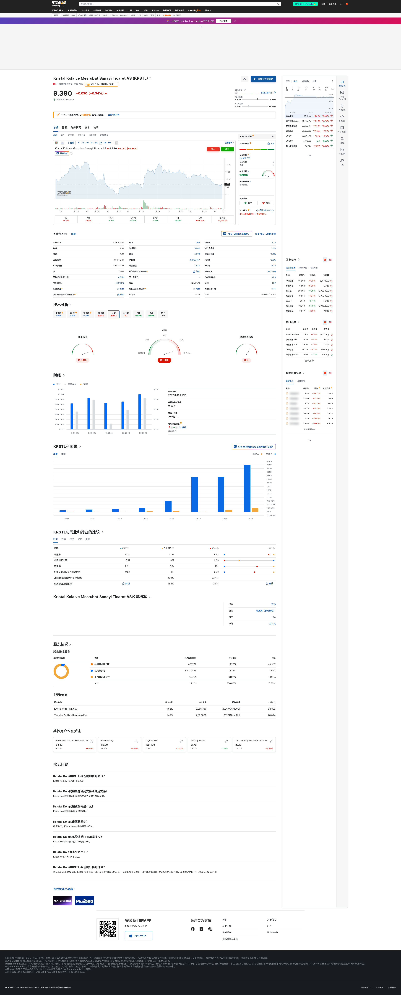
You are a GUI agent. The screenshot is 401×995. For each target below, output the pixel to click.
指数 (295, 81)
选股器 (66, 15)
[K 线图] (56, 143)
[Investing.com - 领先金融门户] (59, 4)
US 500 (289, 141)
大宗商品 (305, 81)
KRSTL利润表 (65, 446)
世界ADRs (113, 15)
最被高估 (301, 381)
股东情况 (60, 644)
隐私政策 (379, 987)
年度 (55, 454)
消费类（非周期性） (266, 610)
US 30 (289, 136)
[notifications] (341, 3)
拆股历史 (92, 135)
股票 (56, 15)
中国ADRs (124, 15)
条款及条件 (365, 987)
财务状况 (76, 127)
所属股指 (104, 135)
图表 (64, 127)
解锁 (127, 583)
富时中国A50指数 (293, 120)
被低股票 (177, 15)
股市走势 (291, 259)
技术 (87, 127)
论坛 (95, 127)
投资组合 (226, 932)
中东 (146, 15)
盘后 (105, 15)
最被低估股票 (293, 372)
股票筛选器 (179, 10)
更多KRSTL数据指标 (265, 233)
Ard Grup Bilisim (197, 740)
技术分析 (60, 304)
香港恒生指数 (291, 125)
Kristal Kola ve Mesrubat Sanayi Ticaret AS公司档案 (100, 596)
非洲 (159, 15)
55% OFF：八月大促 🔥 (305, 4)
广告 (269, 926)
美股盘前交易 (94, 15)
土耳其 (272, 623)
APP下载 (226, 926)
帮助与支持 (272, 932)
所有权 (71, 135)
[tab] (59, 314)
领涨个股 (303, 267)
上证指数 (289, 115)
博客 (224, 919)
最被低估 (289, 381)
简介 (63, 135)
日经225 (289, 130)
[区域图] (62, 143)
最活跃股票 (290, 267)
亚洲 (152, 15)
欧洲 (139, 15)
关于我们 (271, 919)
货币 (288, 81)
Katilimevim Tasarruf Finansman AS (72, 740)
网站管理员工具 (230, 938)
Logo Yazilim (151, 740)
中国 (73, 15)
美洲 (133, 15)
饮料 (273, 604)
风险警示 (392, 987)
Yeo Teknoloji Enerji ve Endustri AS (251, 740)
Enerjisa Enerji (107, 740)
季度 (63, 454)
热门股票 (291, 322)
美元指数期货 (291, 146)
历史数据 (81, 135)
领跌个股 (314, 267)
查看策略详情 (113, 115)
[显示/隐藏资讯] (116, 143)
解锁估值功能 (266, 92)
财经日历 (167, 10)
